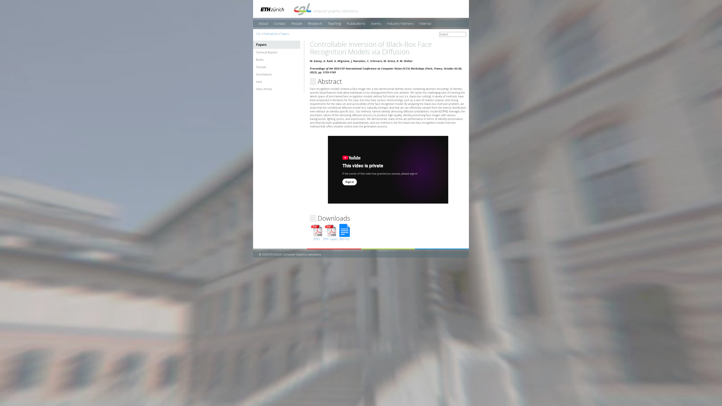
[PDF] (317, 239)
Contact (280, 23)
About (263, 23)
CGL (258, 34)
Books (260, 59)
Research (315, 23)
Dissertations (264, 74)
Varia (259, 81)
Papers (285, 34)
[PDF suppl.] (330, 239)
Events (376, 23)
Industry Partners (400, 23)
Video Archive (264, 89)
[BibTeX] (344, 239)
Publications (356, 23)
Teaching (334, 23)
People (296, 23)
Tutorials (261, 67)
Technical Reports (266, 52)
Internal (425, 23)
